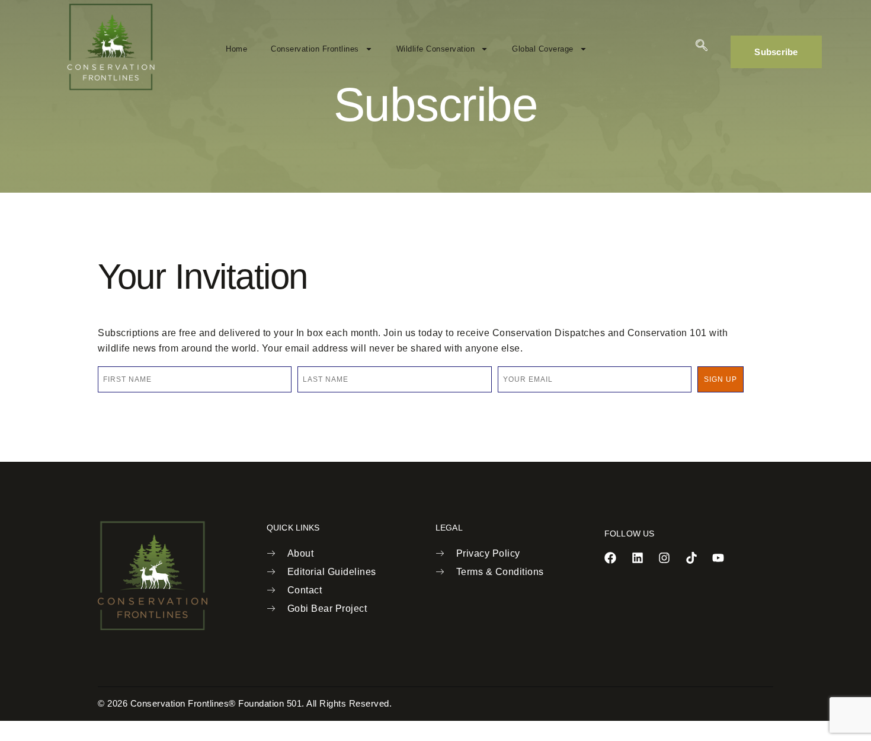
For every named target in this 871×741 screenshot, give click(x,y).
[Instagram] (664, 558)
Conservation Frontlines (315, 48)
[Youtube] (718, 558)
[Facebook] (610, 558)
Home (236, 48)
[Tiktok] (691, 558)
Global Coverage (543, 48)
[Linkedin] (637, 558)
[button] (701, 46)
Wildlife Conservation (435, 48)
